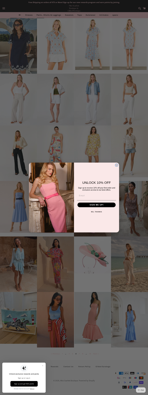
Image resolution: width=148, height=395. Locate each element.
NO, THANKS (96, 212)
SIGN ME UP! (97, 205)
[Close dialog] (116, 165)
